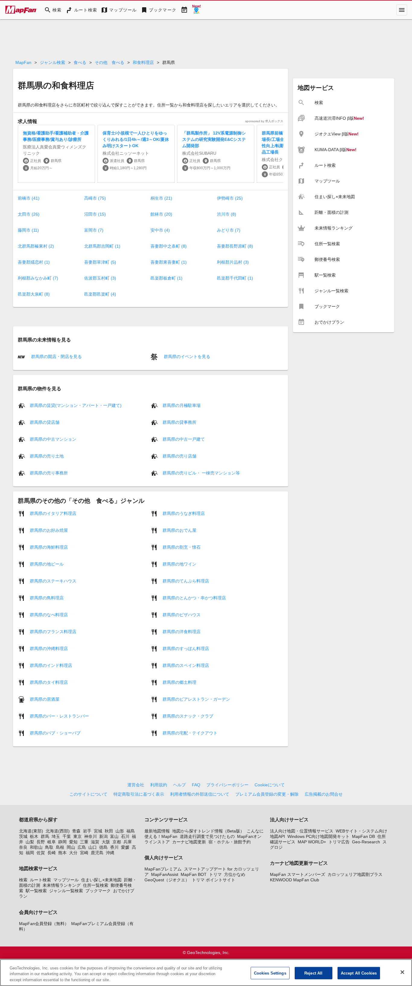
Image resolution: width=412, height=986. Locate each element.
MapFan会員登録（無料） (44, 923)
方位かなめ (234, 874)
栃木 (34, 836)
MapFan (23, 62)
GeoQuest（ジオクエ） (166, 879)
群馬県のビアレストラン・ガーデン (196, 698)
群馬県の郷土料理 (179, 682)
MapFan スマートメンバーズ (297, 874)
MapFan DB (363, 836)
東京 (77, 836)
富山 (114, 836)
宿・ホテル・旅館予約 (229, 841)
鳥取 (49, 847)
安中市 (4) (160, 230)
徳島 (103, 847)
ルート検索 (40, 879)
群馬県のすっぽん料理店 (186, 648)
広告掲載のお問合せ (324, 794)
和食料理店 (143, 62)
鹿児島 (97, 852)
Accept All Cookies (359, 973)
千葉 (66, 836)
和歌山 (36, 847)
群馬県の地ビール (47, 563)
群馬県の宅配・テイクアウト (190, 732)
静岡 (62, 841)
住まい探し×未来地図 (101, 879)
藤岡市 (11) (28, 230)
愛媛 (125, 847)
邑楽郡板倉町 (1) (166, 278)
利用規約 (158, 784)
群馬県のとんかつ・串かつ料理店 (194, 597)
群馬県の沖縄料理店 (49, 648)
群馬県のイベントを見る (186, 356)
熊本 (62, 852)
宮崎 (84, 852)
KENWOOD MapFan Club (294, 879)
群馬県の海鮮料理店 (49, 546)
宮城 (98, 831)
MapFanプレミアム (163, 869)
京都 (117, 841)
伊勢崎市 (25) (230, 198)
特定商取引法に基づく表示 (138, 794)
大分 (73, 852)
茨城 (23, 836)
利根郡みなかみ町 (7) (38, 278)
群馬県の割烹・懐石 (182, 546)
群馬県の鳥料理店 (47, 597)
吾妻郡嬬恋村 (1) (34, 262)
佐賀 (40, 852)
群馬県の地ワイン (179, 563)
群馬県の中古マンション (53, 438)
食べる (80, 62)
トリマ (215, 874)
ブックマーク (98, 890)
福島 (130, 831)
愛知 (73, 841)
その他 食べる (109, 62)
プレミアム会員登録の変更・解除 (267, 794)
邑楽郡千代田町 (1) (235, 278)
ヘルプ (179, 784)
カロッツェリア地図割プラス (355, 874)
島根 (60, 847)
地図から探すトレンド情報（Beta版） (208, 831)
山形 (120, 831)
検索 (23, 879)
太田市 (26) (29, 214)
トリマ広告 (339, 841)
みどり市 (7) (228, 230)
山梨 (30, 841)
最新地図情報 (157, 831)
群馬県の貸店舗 (44, 422)
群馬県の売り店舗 (179, 455)
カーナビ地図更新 (189, 841)
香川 (114, 847)
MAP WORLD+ (312, 841)
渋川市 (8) (226, 214)
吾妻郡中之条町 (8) (169, 246)
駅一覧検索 (36, 890)
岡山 (71, 847)
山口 (92, 847)
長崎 (51, 852)
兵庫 (127, 841)
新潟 (103, 836)
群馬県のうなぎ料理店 (184, 513)
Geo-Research (366, 841)
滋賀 (95, 841)
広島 (82, 847)
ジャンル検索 (52, 62)
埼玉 (56, 836)
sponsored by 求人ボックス (264, 121)
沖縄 (110, 852)
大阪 (106, 841)
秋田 (109, 831)
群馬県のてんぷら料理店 (186, 580)
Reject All (313, 973)
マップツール (66, 879)
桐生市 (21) (161, 198)
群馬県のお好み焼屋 (49, 530)
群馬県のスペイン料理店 (186, 665)
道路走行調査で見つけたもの (207, 836)
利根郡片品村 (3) (233, 262)
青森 (76, 831)
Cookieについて (270, 784)
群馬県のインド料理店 (51, 665)
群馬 (45, 836)
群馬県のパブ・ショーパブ (55, 732)
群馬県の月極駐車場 (182, 405)
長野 (40, 841)
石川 (125, 836)
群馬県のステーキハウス (53, 580)
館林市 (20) (161, 214)
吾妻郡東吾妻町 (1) (169, 262)
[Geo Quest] (196, 10)
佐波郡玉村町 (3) (100, 278)
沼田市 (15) (95, 214)
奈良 (23, 847)
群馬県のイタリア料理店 (53, 513)
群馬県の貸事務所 (179, 422)
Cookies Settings (270, 973)
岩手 (87, 831)
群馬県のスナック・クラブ (188, 715)
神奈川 (90, 836)
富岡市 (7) (93, 230)
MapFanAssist (164, 874)
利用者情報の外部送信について (199, 794)
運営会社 (135, 784)
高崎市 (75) (95, 198)
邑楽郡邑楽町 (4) (100, 294)
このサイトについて (88, 794)
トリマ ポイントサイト (213, 879)
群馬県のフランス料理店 (53, 631)
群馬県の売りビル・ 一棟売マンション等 (201, 472)
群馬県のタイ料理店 (49, 682)
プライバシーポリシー (227, 784)
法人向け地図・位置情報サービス (301, 831)
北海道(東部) (31, 831)
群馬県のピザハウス (182, 614)
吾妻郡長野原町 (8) (235, 246)
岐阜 (51, 841)
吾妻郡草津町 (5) (100, 262)
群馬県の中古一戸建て (184, 438)
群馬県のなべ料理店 (49, 614)
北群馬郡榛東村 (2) (36, 246)
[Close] (402, 972)
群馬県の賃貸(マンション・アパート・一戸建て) (76, 405)
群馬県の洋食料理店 (182, 631)
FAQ (196, 784)
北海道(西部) (58, 831)
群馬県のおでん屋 (179, 530)
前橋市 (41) (29, 198)
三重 (84, 841)
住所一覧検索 (95, 885)
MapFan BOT (194, 874)
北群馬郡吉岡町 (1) (102, 246)
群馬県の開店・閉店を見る (56, 356)
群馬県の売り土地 (47, 455)
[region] (206, 972)
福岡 (30, 852)
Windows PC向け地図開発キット (318, 836)
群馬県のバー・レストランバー (59, 715)
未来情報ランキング (62, 885)
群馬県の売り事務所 (49, 472)
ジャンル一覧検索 (66, 890)
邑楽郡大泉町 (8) (34, 294)
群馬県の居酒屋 (44, 698)
